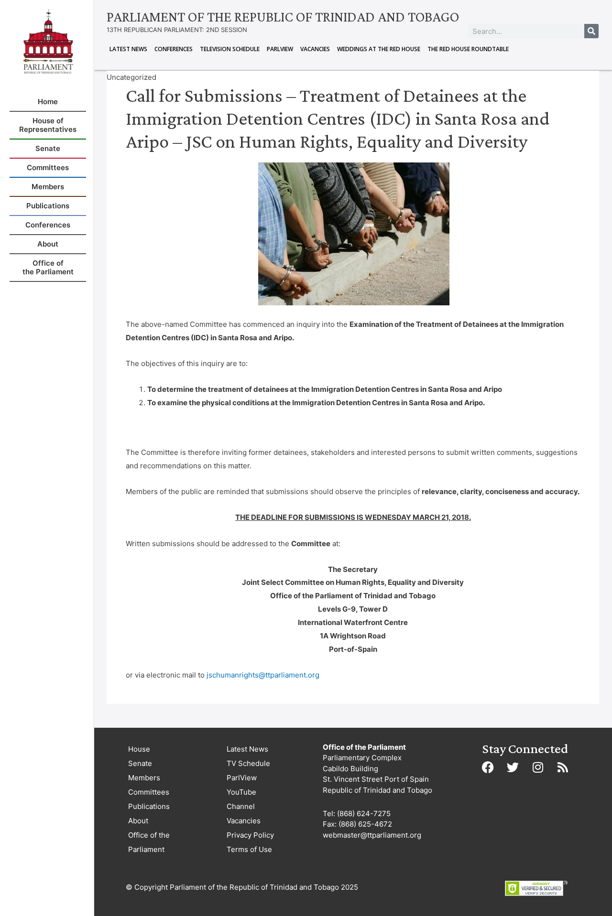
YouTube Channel (241, 799)
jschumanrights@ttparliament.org (263, 674)
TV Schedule (248, 763)
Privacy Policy (250, 835)
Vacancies (315, 49)
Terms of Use (249, 849)
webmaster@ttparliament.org (372, 835)
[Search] (591, 31)
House (139, 749)
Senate (140, 763)
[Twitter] (513, 767)
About (138, 820)
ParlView (280, 49)
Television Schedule (230, 49)
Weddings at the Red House (378, 49)
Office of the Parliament (149, 842)
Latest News (128, 49)
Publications (149, 806)
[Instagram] (538, 767)
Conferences (173, 49)
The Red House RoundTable (468, 49)
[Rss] (563, 767)
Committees (148, 792)
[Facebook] (488, 767)
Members (144, 777)
